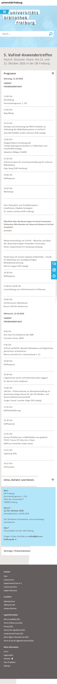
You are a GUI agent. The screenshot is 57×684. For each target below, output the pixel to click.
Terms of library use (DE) (13, 623)
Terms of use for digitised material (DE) (19, 641)
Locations (8, 597)
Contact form (9, 580)
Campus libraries (10, 609)
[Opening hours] (54, 276)
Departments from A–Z (13, 583)
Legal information (11, 615)
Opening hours (9, 601)
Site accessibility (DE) (12, 619)
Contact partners (10, 587)
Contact (7, 572)
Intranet (7, 659)
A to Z (6, 652)
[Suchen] (50, 34)
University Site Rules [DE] (13, 634)
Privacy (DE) (8, 627)
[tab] (29, 74)
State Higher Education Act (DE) (16, 637)
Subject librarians (10, 591)
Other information (11, 647)
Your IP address (9, 662)
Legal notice (8, 655)
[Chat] (54, 264)
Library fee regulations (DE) (14, 630)
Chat (5, 576)
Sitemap (7, 666)
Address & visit (9, 605)
